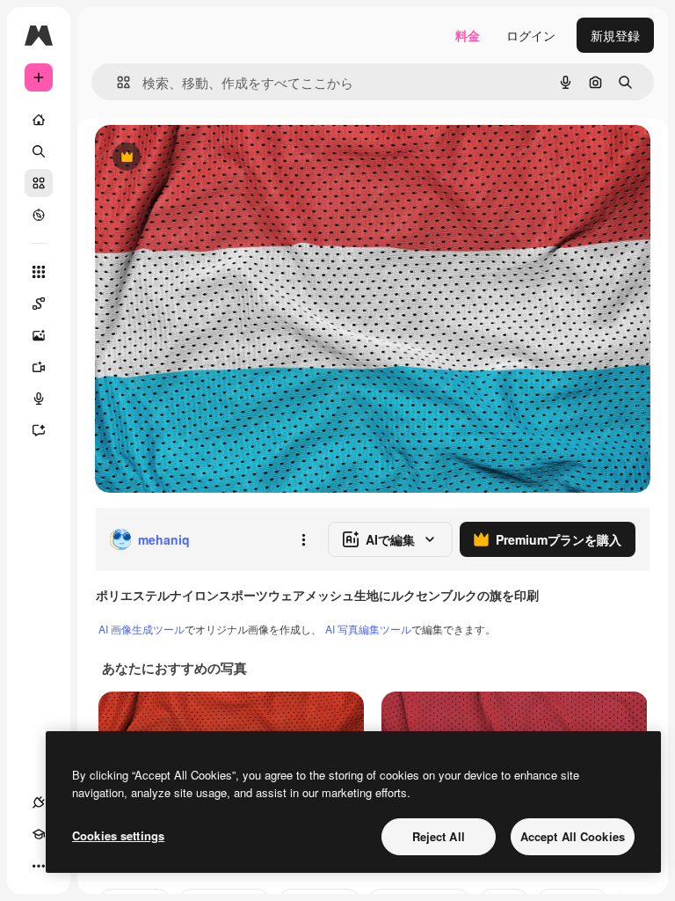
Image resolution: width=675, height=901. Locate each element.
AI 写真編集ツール (368, 628)
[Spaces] (39, 303)
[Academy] (39, 834)
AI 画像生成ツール (141, 628)
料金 (467, 35)
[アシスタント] (39, 430)
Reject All (438, 836)
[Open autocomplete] (116, 82)
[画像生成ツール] (39, 335)
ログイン (530, 35)
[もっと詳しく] (39, 215)
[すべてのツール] (39, 272)
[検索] (39, 151)
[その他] (39, 866)
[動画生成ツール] (39, 367)
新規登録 (615, 35)
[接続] (39, 802)
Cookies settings (118, 835)
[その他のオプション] (303, 539)
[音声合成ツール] (39, 399)
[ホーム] (39, 120)
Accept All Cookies (572, 836)
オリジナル (216, 158)
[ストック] (39, 183)
